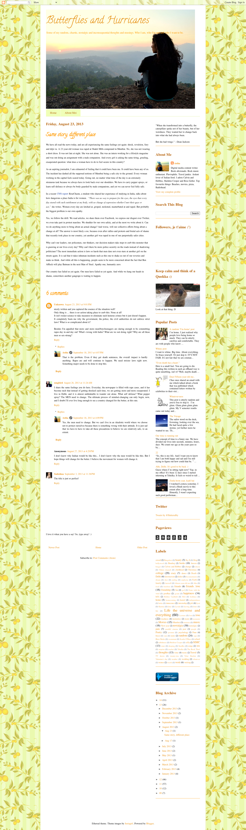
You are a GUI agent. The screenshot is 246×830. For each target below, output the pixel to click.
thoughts (163, 652)
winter (161, 662)
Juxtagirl (129, 823)
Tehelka (181, 649)
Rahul (158, 635)
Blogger (150, 823)
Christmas (192, 569)
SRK (198, 646)
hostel (182, 600)
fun (176, 590)
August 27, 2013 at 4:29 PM (80, 451)
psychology (183, 632)
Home (53, 112)
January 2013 (168, 773)
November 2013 (170, 713)
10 (160, 788)
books (182, 563)
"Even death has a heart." (168, 362)
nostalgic (193, 625)
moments (196, 619)
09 (160, 793)
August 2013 (168, 726)
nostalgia (178, 625)
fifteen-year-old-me (182, 583)
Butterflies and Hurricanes (97, 21)
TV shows (160, 656)
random (183, 635)
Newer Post (54, 547)
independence (194, 600)
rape (195, 635)
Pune (194, 632)
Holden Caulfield (171, 596)
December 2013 (170, 708)
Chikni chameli (165, 569)
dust (166, 579)
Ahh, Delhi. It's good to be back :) (172, 466)
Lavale (177, 606)
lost (190, 615)
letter (195, 606)
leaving (187, 606)
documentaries (191, 576)
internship (182, 603)
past (184, 629)
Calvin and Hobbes (173, 566)
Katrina (161, 606)
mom (187, 618)
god (183, 590)
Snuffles (182, 646)
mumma (186, 622)
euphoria (184, 579)
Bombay (171, 563)
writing (187, 662)
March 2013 (168, 764)
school (197, 639)
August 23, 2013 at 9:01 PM (78, 304)
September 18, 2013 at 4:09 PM (88, 417)
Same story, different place (176, 734)
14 (160, 700)
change (188, 566)
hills (157, 596)
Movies (162, 622)
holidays (193, 596)
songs (190, 645)
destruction (170, 576)
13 (160, 704)
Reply (57, 339)
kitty (169, 606)
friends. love (193, 586)
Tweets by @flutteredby (167, 515)
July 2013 (167, 746)
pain (158, 628)
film (195, 583)
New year (165, 625)
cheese (197, 566)
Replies (61, 346)
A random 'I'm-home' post (182, 329)
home (158, 599)
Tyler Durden (190, 656)
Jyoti (198, 603)
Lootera (182, 615)
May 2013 (167, 755)
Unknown (59, 304)
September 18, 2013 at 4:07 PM (88, 352)
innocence (170, 603)
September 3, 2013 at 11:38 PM (80, 473)
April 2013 (167, 760)
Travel (193, 652)
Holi (184, 596)
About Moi (70, 112)
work (177, 662)
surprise (162, 649)
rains (173, 635)
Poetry (159, 632)
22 (157, 452)
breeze (194, 563)
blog (195, 560)
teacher (171, 649)
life (157, 611)
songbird (58, 382)
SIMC (196, 642)
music (196, 622)
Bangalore (168, 560)
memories (176, 618)
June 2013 (167, 750)
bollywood (160, 563)
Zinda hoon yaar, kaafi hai (182, 480)
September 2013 (170, 722)
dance (184, 573)
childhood (179, 569)
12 (160, 779)
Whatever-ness (176, 396)
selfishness (162, 642)
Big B (188, 560)
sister (163, 646)
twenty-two (174, 656)
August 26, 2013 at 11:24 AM (78, 382)
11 (160, 783)
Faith (194, 579)
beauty (178, 559)
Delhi (158, 576)
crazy (173, 573)
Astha (65, 352)
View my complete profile (168, 191)
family (158, 583)
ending (174, 579)
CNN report (62, 193)
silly (188, 642)
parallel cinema (171, 629)
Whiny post (161, 348)
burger (158, 566)
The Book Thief (193, 649)
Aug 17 (169, 740)
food (157, 586)
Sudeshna (59, 474)
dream (158, 579)
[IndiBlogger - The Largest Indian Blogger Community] (167, 680)
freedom (166, 586)
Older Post (142, 547)
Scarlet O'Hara (185, 639)
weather (175, 659)
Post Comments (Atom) (104, 557)
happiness (188, 593)
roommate (172, 639)
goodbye (167, 593)
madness (165, 618)
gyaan (177, 593)
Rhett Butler (160, 639)
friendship (166, 589)
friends (177, 586)
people (193, 629)
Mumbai (176, 622)
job (191, 603)
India (160, 603)
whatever (196, 659)
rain (165, 635)
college (159, 573)
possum (171, 632)
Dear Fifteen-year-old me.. (182, 376)
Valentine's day (162, 659)
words (169, 662)
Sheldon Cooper (176, 642)
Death (193, 573)
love (198, 615)
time (176, 652)
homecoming (171, 600)
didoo (180, 576)
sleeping (172, 646)
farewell (168, 583)
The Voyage (175, 416)
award (158, 560)
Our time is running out (167, 435)
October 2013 (169, 717)
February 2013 (169, 769)
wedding (185, 659)
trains (184, 652)
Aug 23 (169, 730)
